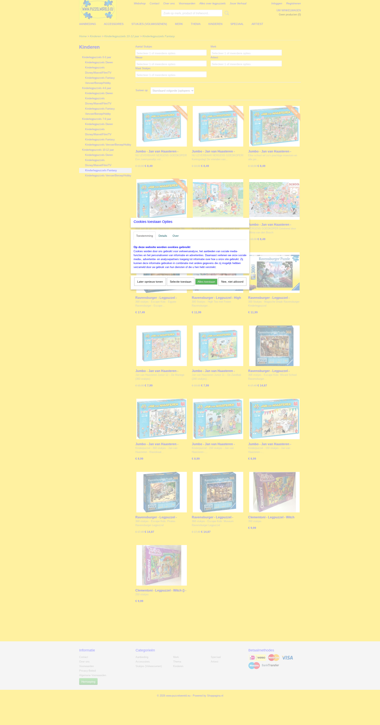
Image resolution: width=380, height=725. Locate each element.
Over (176, 235)
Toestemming (144, 235)
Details (163, 235)
